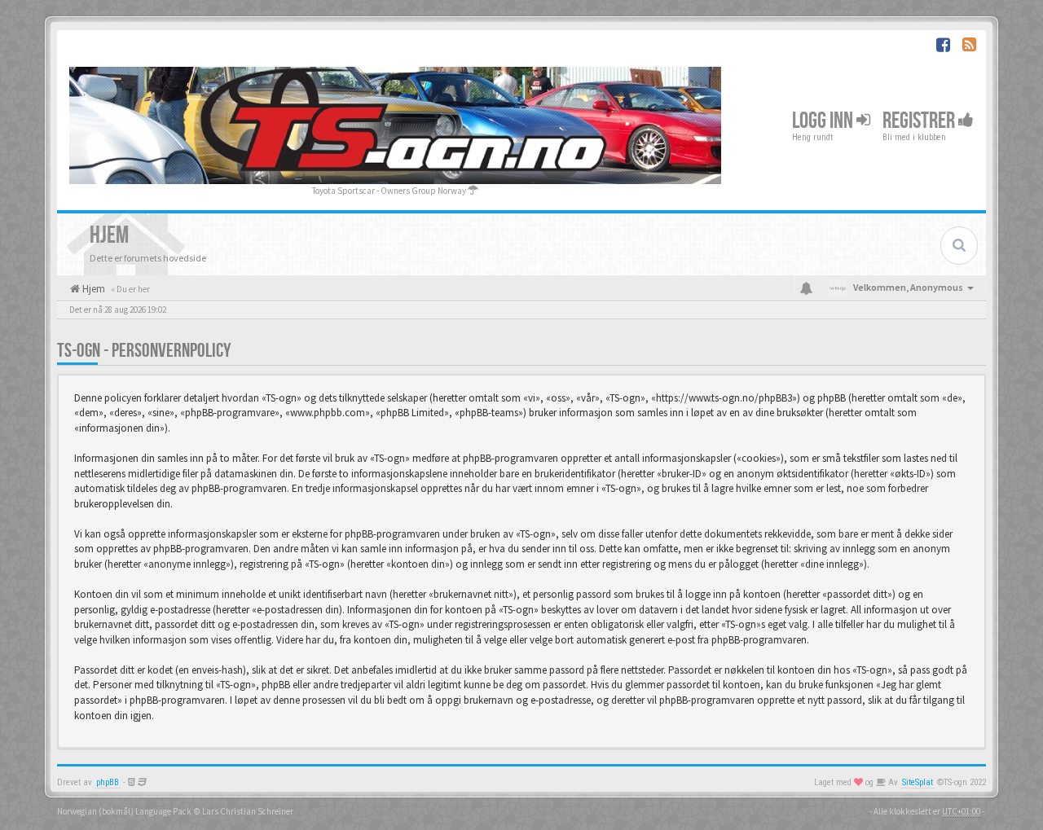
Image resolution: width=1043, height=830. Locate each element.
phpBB (107, 782)
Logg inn (824, 121)
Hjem (92, 289)
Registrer (920, 121)
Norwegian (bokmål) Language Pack (124, 811)
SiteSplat (917, 782)
